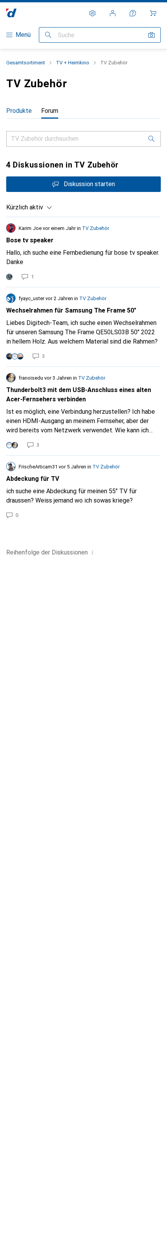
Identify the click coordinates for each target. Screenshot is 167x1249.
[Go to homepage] (11, 13)
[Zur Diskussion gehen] (83, 252)
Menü (23, 34)
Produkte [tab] (19, 110)
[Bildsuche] (151, 35)
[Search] (151, 139)
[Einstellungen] (92, 13)
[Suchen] (48, 35)
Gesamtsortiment (25, 63)
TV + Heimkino (72, 63)
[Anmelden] (112, 13)
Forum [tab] (49, 110)
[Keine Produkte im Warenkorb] (153, 13)
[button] (92, 552)
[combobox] (29, 207)
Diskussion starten (89, 184)
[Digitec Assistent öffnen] (133, 13)
